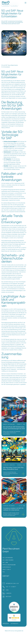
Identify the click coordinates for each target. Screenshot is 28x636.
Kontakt (6, 576)
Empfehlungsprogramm (9, 564)
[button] (25, 2)
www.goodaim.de (18, 630)
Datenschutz (14, 623)
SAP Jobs (5, 562)
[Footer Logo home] (14, 537)
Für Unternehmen (8, 557)
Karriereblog (7, 567)
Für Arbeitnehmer (8, 560)
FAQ (4, 571)
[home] (5, 2)
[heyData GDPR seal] (14, 607)
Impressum (6, 623)
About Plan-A (7, 569)
